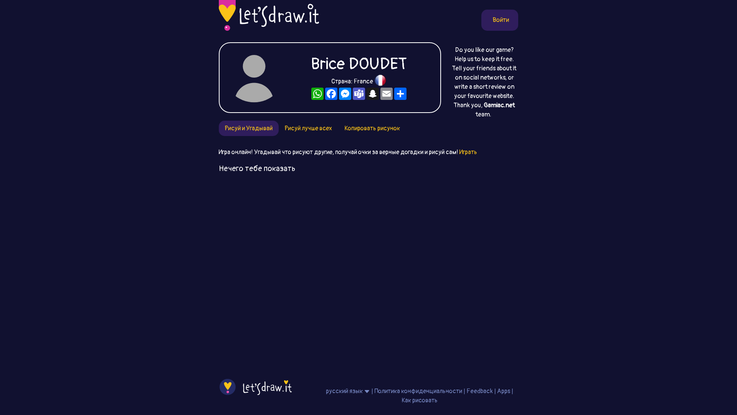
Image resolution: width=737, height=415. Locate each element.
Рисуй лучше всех (308, 128)
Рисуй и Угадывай (249, 128)
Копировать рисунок (372, 128)
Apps (503, 391)
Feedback (479, 391)
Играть (468, 152)
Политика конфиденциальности (418, 391)
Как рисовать (420, 400)
